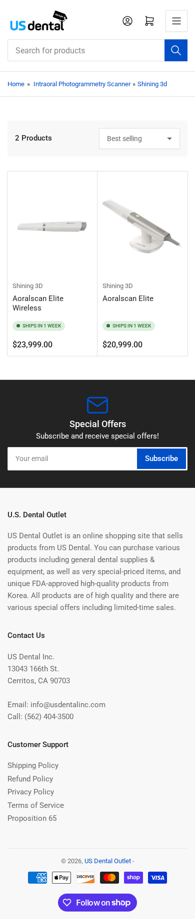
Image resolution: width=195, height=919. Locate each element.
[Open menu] (177, 21)
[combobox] (98, 50)
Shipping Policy (33, 765)
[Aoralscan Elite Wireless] (52, 226)
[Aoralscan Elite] (142, 226)
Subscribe (161, 458)
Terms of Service (36, 805)
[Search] (176, 50)
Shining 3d (152, 84)
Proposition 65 (32, 818)
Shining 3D (27, 286)
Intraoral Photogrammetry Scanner (82, 84)
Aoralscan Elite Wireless (38, 303)
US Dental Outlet (107, 861)
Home (16, 84)
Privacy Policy (31, 791)
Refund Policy (30, 778)
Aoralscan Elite (128, 298)
